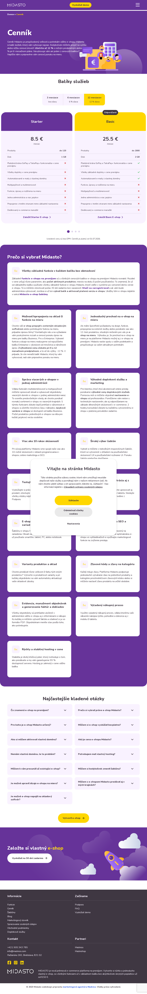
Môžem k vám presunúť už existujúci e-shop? (35, 768)
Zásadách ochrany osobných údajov (83, 486)
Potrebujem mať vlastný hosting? (96, 754)
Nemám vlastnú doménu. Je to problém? (33, 754)
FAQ (77, 908)
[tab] (52, 99)
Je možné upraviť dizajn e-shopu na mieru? (34, 783)
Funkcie (11, 904)
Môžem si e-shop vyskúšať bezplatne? (99, 724)
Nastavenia (73, 523)
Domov (10, 14)
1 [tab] (68, 231)
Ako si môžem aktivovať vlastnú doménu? (34, 739)
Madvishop (80, 951)
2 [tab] (72, 231)
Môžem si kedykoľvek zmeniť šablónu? (99, 768)
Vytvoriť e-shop (71, 818)
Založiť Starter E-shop (35, 217)
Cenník (10, 908)
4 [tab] (79, 231)
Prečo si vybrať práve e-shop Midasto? (99, 710)
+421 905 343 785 (17, 947)
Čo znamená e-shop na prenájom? (30, 710)
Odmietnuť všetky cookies (74, 512)
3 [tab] (76, 231)
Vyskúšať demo (80, 5)
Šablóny (11, 912)
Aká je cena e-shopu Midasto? (95, 739)
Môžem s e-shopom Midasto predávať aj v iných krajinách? (101, 783)
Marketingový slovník (17, 920)
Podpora (79, 904)
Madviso (79, 947)
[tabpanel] (36, 167)
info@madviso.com (16, 951)
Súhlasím (73, 500)
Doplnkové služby (16, 931)
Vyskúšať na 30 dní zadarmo (27, 858)
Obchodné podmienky (18, 928)
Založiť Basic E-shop (109, 217)
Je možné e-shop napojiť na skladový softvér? (31, 798)
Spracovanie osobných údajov (22, 924)
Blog (9, 916)
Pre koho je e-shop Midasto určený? (31, 724)
